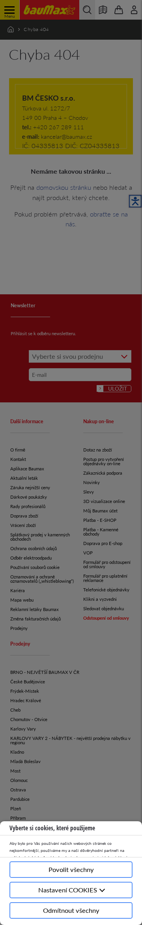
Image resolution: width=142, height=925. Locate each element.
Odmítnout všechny (71, 910)
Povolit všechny (71, 869)
